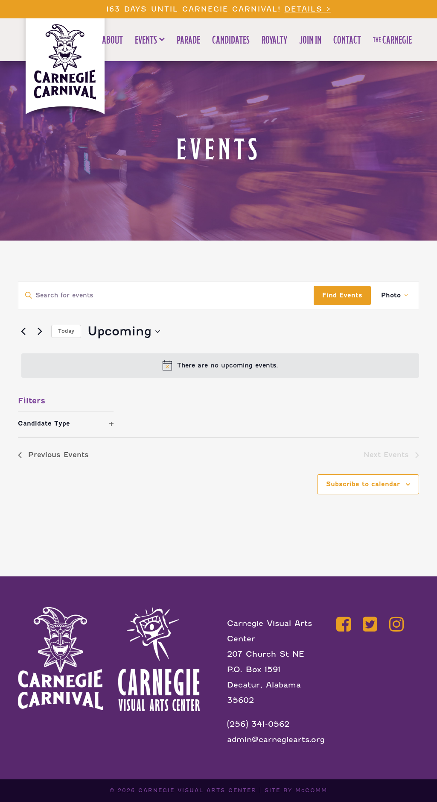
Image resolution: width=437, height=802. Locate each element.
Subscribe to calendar (363, 484)
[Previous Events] (23, 331)
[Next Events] (40, 331)
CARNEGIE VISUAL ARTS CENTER (197, 790)
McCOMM (311, 790)
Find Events (342, 295)
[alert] (220, 365)
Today (66, 331)
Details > (308, 9)
